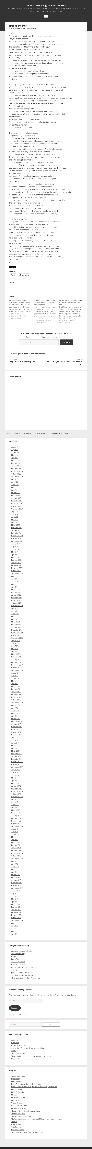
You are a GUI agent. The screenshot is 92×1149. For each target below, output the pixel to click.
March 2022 (15, 590)
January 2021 (16, 627)
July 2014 (14, 832)
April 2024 (14, 522)
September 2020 (17, 638)
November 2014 (17, 821)
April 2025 (14, 490)
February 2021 (16, 624)
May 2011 (14, 931)
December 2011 (16, 912)
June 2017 (15, 743)
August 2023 (15, 544)
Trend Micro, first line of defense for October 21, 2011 (65, 363)
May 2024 (14, 520)
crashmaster (32, 28)
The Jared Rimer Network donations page (26, 1111)
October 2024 (16, 506)
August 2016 (15, 770)
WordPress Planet (17, 1130)
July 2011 (14, 926)
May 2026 (14, 455)
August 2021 (15, 608)
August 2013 (15, 861)
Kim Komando (16, 1089)
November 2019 (17, 665)
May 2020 (14, 649)
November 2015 (17, 791)
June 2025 (15, 485)
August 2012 (15, 891)
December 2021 (16, 598)
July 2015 (14, 802)
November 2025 (17, 471)
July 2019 (14, 676)
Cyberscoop (15, 1079)
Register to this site (18, 1097)
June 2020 (15, 646)
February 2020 (16, 657)
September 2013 (17, 859)
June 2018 (15, 711)
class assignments (18, 962)
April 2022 (14, 587)
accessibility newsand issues (21, 951)
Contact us (15, 1043)
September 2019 (17, 670)
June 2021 (15, 614)
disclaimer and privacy (19, 1045)
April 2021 (14, 619)
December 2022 (16, 565)
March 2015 (15, 810)
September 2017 (17, 735)
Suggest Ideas (16, 1100)
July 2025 (14, 482)
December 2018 (16, 694)
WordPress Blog (17, 1127)
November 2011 (17, 915)
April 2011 (14, 934)
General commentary (18, 964)
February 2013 (16, 877)
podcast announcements (20, 972)
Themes (14, 1122)
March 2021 (15, 622)
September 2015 (17, 797)
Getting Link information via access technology (27, 1048)
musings (14, 970)
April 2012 (14, 902)
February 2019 (16, 689)
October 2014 (16, 824)
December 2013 (16, 850)
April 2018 (14, 716)
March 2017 (15, 751)
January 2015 (16, 815)
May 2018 (14, 713)
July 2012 (14, 893)
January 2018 (16, 724)
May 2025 (14, 487)
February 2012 (16, 907)
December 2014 (16, 818)
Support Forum (16, 1103)
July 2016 (14, 772)
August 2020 (15, 641)
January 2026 (16, 466)
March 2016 (15, 783)
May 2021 (14, 616)
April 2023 (14, 555)
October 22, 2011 (20, 28)
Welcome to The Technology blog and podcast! (28, 1059)
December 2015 (16, 789)
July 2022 (14, 579)
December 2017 (16, 727)
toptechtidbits (16, 1124)
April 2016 (14, 781)
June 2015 (15, 805)
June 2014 (15, 834)
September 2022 (17, 573)
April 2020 (14, 651)
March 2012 (15, 904)
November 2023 (17, 536)
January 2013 (16, 880)
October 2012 (16, 885)
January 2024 (16, 530)
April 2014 (14, 840)
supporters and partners (19, 1106)
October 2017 (16, 732)
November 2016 (17, 762)
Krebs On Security (17, 1092)
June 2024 (15, 517)
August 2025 (15, 479)
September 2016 (17, 767)
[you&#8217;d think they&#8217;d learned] (21, 309)
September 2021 (17, 606)
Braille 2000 (15, 959)
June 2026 (15, 452)
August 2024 (15, 512)
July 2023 (14, 546)
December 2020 (16, 630)
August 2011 (15, 923)
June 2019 (15, 678)
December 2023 (16, 533)
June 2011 (15, 928)
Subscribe (66, 342)
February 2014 (16, 845)
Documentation (16, 1081)
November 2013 (17, 853)
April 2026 (14, 458)
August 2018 (15, 705)
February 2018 (16, 721)
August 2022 (15, 576)
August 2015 (15, 799)
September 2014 (17, 826)
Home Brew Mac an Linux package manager (26, 1084)
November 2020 (17, 633)
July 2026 (14, 450)
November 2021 (17, 600)
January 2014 (16, 848)
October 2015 (16, 794)
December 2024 (16, 501)
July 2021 (14, 611)
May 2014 (14, 837)
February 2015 (16, 813)
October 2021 (16, 603)
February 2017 (16, 754)
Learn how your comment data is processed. (54, 434)
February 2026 (16, 463)
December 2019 (16, 662)
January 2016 (16, 786)
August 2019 (15, 673)
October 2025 (16, 474)
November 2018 (17, 697)
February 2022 (16, 592)
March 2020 (15, 654)
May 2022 (14, 584)
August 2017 (15, 737)
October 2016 (16, 764)
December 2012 (16, 883)
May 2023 (14, 552)
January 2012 (16, 910)
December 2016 (16, 759)
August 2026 (15, 447)
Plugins (14, 1095)
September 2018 (17, 702)
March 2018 (15, 719)
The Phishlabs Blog (18, 1114)
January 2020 (16, 659)
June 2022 (15, 581)
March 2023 (15, 557)
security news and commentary (22, 975)
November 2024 (17, 503)
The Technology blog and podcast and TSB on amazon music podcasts (36, 1119)
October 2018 (16, 700)
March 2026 (15, 460)
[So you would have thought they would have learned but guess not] (72, 311)
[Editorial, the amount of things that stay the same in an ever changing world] (46, 311)
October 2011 (16, 918)
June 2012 (15, 896)
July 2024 (14, 514)
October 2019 (16, 668)
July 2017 (14, 740)
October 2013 (16, 856)
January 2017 (16, 756)
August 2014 (15, 829)
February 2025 (16, 495)
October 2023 (16, 538)
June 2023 (15, 549)
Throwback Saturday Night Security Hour (25, 978)
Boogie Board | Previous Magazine (22, 362)
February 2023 (16, 560)
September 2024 (17, 509)
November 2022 (17, 568)
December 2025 (16, 468)
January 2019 (16, 692)
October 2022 (16, 571)
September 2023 (17, 541)
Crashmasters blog (18, 1076)
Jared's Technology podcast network (46, 5)
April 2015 (14, 807)
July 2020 (14, 643)
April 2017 (14, 748)
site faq (13, 1051)
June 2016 (15, 775)
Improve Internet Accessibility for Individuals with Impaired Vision (34, 1087)
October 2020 (16, 635)
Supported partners (18, 1053)
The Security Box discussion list (22, 1116)
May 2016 (14, 778)
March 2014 (15, 842)
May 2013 (14, 869)
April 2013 (14, 872)
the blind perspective (18, 1108)
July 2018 (14, 708)
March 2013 (15, 875)
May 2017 (14, 746)
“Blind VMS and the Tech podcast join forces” (27, 1132)
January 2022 (16, 595)
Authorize (14, 1040)
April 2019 (14, 684)
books (13, 956)
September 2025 (17, 477)
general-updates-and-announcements (32, 354)
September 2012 (17, 888)
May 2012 (14, 899)
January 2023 (16, 563)
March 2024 (15, 525)
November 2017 (17, 729)
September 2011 (17, 920)
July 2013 (14, 864)
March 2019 (15, 686)
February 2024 (16, 528)
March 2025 (15, 493)
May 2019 (14, 681)
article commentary (18, 954)
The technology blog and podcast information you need (31, 1056)
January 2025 (16, 498)
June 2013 (15, 867)
